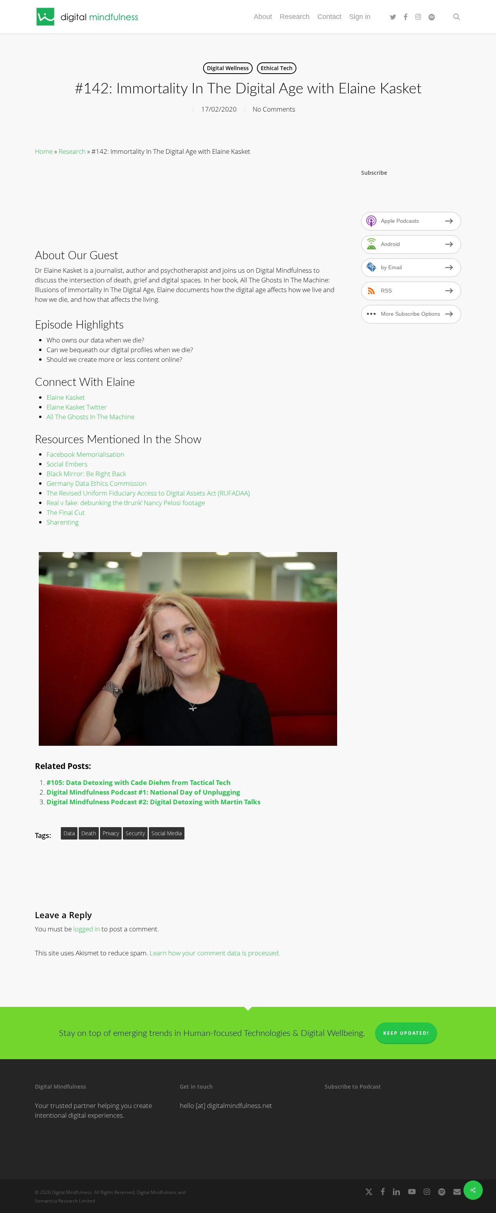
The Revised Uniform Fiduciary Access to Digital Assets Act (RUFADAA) (148, 493)
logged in (86, 928)
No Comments (274, 109)
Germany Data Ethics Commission (96, 483)
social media (167, 833)
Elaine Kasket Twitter (76, 407)
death (88, 833)
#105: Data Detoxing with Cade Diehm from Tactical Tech (138, 782)
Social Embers (67, 463)
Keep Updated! (406, 1033)
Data (69, 833)
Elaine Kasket (65, 397)
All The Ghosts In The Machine (90, 416)
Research (72, 151)
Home (44, 151)
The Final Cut (65, 512)
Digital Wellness (228, 68)
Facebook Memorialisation (85, 454)
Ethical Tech (277, 68)
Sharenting (62, 522)
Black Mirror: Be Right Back (86, 473)
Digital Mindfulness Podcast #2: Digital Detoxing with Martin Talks (153, 801)
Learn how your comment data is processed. (215, 952)
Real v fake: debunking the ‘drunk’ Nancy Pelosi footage (125, 502)
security (135, 833)
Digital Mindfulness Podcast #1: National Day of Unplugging (143, 792)
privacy (111, 833)
